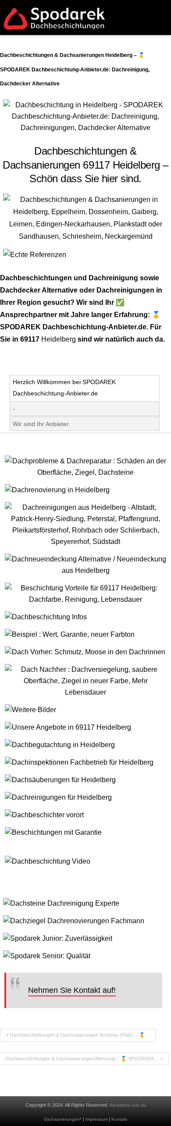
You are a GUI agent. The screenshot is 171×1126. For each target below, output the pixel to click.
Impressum (96, 1119)
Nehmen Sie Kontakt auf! (72, 990)
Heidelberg (58, 339)
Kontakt (119, 1119)
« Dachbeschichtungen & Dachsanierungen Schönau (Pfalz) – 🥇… (78, 1035)
